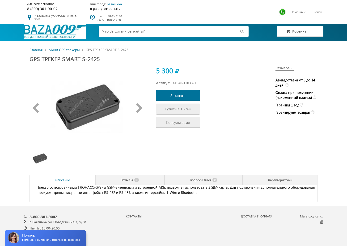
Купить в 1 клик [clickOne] (178, 108)
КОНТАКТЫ (134, 216)
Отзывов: (284, 68)
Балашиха (114, 4)
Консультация (178, 122)
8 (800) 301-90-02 (42, 8)
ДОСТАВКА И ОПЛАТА (256, 216)
